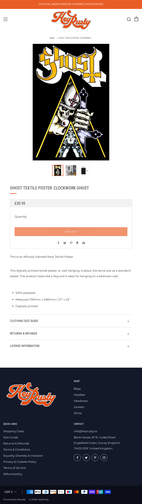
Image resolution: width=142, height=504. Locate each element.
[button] (57, 170)
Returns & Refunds (16, 443)
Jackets (79, 407)
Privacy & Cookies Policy (19, 461)
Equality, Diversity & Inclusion (23, 455)
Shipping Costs (13, 431)
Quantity (21, 216)
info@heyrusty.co (85, 431)
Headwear (81, 401)
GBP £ (8, 491)
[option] (71, 102)
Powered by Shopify (14, 499)
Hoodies (79, 395)
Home (51, 38)
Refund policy (12, 474)
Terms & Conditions (16, 449)
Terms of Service (14, 468)
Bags (77, 388)
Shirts (78, 413)
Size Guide (10, 437)
